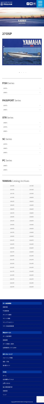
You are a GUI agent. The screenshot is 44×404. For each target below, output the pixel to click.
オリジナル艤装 (7, 314)
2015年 (12, 267)
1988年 (31, 213)
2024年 (31, 283)
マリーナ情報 (6, 318)
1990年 (31, 217)
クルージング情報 (8, 358)
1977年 (12, 193)
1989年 (12, 217)
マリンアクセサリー (8, 322)
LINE (31, 4)
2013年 (12, 263)
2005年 (12, 248)
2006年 (31, 248)
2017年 (12, 271)
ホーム (5, 375)
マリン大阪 (6, 3)
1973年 (12, 186)
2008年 (31, 252)
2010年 (31, 256)
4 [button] (25, 72)
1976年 (31, 189)
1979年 (12, 197)
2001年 (12, 240)
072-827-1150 (34, 4)
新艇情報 (5, 307)
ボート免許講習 (7, 336)
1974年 (31, 186)
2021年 (12, 279)
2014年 (31, 263)
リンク (5, 394)
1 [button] (18, 72)
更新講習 (5, 340)
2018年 (31, 271)
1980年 (31, 197)
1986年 (31, 209)
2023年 (12, 283)
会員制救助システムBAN (9, 347)
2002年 (31, 240)
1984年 (31, 205)
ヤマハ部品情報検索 (8, 326)
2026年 (31, 287)
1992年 (31, 221)
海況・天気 (6, 361)
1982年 (31, 201)
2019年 (12, 275)
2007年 (12, 252)
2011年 (12, 259)
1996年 (31, 228)
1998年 (31, 232)
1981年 (12, 201)
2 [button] (20, 72)
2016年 (31, 267)
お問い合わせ (6, 383)
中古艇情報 (6, 311)
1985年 (12, 209)
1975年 (12, 189)
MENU (40, 3)
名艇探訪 (5, 391)
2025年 (12, 287)
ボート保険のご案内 (8, 344)
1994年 (31, 224)
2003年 (12, 244)
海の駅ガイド (6, 365)
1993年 (12, 224)
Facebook (28, 4)
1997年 (12, 232)
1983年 (12, 205)
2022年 (31, 279)
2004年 (31, 244)
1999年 (12, 236)
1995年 (12, 228)
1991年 (12, 221)
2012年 (31, 259)
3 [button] (23, 72)
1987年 (12, 213)
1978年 (31, 193)
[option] (22, 52)
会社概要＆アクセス (8, 379)
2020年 (31, 275)
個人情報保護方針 (8, 387)
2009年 (12, 256)
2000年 (31, 236)
